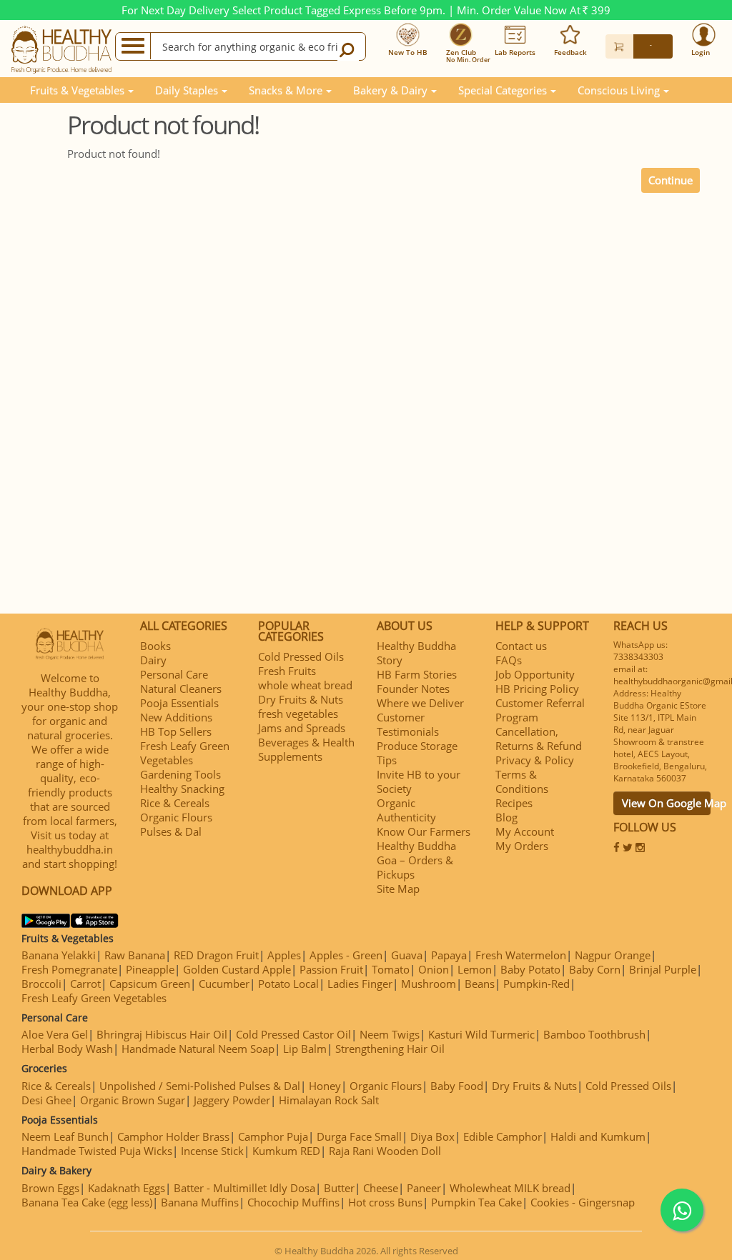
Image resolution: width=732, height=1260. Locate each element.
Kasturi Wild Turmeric (481, 1034)
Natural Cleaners (181, 688)
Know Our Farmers (423, 831)
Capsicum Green (149, 983)
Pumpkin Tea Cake (476, 1202)
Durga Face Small (359, 1136)
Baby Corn (594, 969)
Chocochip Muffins (293, 1202)
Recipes (514, 803)
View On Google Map (666, 803)
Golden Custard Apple (237, 969)
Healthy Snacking (182, 788)
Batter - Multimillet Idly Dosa (244, 1188)
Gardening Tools (180, 774)
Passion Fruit (331, 969)
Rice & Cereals (174, 803)
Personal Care (174, 674)
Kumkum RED (286, 1151)
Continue (670, 180)
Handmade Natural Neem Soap (198, 1048)
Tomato (391, 969)
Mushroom (428, 983)
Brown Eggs (50, 1188)
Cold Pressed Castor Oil (293, 1034)
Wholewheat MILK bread (510, 1188)
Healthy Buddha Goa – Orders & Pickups (416, 860)
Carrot (85, 983)
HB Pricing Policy (537, 688)
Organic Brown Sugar (132, 1100)
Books (155, 646)
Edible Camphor (502, 1136)
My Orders (521, 846)
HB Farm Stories (417, 674)
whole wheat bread (305, 685)
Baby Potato (530, 969)
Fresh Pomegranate (69, 969)
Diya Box (432, 1136)
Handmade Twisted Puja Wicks (96, 1151)
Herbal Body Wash (67, 1048)
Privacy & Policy (534, 760)
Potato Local (288, 983)
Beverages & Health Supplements (306, 749)
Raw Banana (134, 955)
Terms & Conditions (521, 781)
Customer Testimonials (408, 724)
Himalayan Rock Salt (329, 1100)
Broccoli (41, 983)
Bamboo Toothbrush (594, 1034)
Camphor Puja (273, 1136)
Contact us (521, 646)
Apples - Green (346, 955)
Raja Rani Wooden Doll (385, 1151)
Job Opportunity (535, 674)
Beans (480, 983)
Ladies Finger (359, 983)
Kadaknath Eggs (126, 1188)
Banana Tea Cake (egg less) (86, 1202)
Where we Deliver (420, 703)
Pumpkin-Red (536, 983)
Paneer (424, 1188)
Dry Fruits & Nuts (300, 699)
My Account (524, 831)
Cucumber (224, 983)
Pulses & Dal (171, 831)
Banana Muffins (200, 1202)
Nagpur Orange (613, 955)
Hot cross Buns (385, 1202)
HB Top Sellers (176, 731)
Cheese (380, 1188)
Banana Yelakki (58, 955)
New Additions (176, 717)
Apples (284, 955)
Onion (433, 969)
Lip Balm (305, 1048)
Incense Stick (212, 1151)
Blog (506, 817)
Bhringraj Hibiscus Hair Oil (162, 1034)
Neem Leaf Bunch (65, 1136)
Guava (406, 955)
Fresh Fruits (287, 671)
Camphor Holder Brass (173, 1136)
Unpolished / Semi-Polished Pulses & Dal (199, 1086)
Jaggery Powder (232, 1100)
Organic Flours (176, 817)
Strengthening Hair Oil (390, 1048)
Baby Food (456, 1086)
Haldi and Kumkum (598, 1136)
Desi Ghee (46, 1100)
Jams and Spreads (301, 728)
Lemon (475, 969)
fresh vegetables (298, 713)
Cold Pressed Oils (301, 656)
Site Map (398, 888)
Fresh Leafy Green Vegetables (184, 753)
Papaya (449, 955)
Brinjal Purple (662, 969)
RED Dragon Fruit (216, 955)
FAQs (508, 660)
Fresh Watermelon (520, 955)
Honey (325, 1086)
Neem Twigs (390, 1034)
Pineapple (150, 969)
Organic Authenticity (406, 810)
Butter (339, 1188)
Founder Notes (413, 688)
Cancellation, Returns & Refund (538, 738)
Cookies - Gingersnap (582, 1202)
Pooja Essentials (179, 703)
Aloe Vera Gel (54, 1034)
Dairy (153, 660)
